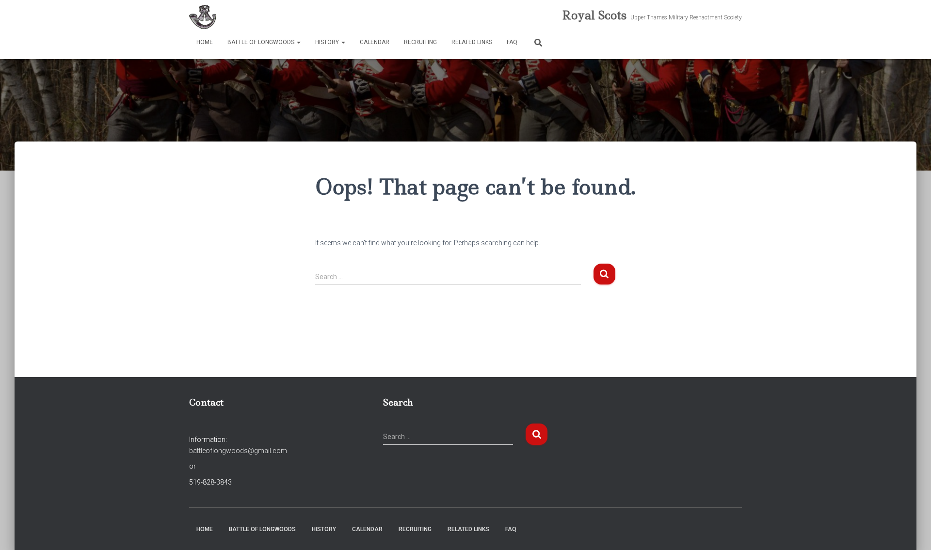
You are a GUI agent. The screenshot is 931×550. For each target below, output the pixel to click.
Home (204, 42)
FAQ (512, 42)
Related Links (471, 42)
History (327, 42)
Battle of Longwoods (261, 42)
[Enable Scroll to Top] (911, 531)
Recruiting (420, 42)
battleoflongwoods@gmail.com (238, 451)
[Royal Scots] (203, 17)
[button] (298, 42)
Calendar (374, 42)
